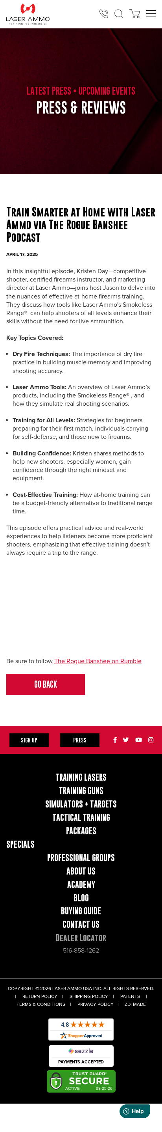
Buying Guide (81, 911)
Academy (81, 884)
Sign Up (29, 740)
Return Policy (39, 997)
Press (80, 740)
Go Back (45, 684)
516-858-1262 (81, 951)
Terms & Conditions (41, 1004)
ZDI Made (135, 1004)
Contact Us (81, 924)
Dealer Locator (81, 937)
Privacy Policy (95, 1004)
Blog (81, 898)
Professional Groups (81, 857)
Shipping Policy (89, 997)
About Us (81, 871)
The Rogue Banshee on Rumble (98, 661)
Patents (130, 997)
